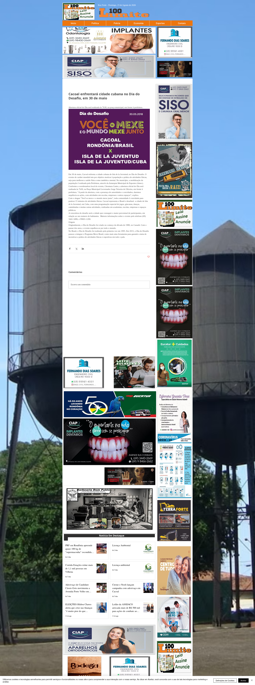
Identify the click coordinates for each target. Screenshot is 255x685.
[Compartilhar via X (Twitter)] (76, 248)
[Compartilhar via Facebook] (70, 248)
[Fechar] (251, 680)
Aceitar (243, 680)
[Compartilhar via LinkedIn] (83, 248)
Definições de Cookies (225, 680)
